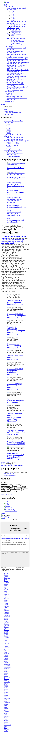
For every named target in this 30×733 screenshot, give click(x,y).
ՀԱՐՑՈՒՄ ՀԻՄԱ (6, 494)
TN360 (12, 20)
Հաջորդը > (6, 462)
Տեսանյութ (11, 95)
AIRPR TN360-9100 (16, 32)
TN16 (12, 17)
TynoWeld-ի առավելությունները (17, 57)
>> (11, 462)
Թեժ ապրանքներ (7, 465)
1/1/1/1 (12, 35)
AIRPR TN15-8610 (16, 31)
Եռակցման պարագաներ (16, 38)
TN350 (12, 18)
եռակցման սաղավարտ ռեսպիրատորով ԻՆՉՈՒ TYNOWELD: (15, 84)
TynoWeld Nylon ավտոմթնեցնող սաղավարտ (14, 345)
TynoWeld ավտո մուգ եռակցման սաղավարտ (15, 357)
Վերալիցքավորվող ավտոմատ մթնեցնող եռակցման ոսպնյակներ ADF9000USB (18, 63)
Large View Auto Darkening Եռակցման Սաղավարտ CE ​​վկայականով (15, 456)
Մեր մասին (8, 93)
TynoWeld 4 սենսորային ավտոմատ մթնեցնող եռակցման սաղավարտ (16, 330)
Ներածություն (9, 46)
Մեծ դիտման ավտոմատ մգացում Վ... (15, 192)
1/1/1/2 (12, 37)
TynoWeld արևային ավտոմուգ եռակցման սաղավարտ (16, 315)
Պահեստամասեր (17, 45)
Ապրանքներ (8, 6)
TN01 (12, 11)
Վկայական (11, 99)
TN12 (12, 14)
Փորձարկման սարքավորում (17, 98)
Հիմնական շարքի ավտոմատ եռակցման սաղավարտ (14, 386)
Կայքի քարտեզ (19, 465)
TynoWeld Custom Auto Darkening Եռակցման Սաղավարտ (15, 400)
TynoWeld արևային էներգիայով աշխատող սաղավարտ (15, 371)
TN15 (12, 15)
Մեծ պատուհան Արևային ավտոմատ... (16, 206)
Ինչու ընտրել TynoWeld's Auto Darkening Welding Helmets (16, 80)
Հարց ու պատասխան (15, 90)
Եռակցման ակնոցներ (18, 24)
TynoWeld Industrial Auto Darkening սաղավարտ (16, 443)
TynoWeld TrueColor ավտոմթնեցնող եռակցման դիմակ (15, 302)
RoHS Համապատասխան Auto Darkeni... (15, 220)
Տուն (5, 5)
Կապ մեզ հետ (9, 101)
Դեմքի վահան (15, 40)
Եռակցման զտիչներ (14, 34)
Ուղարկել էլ (5, 517)
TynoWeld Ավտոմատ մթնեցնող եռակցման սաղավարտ (16, 432)
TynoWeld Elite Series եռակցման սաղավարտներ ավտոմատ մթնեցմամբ (14, 417)
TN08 (12, 12)
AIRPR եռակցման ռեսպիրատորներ (16, 140)
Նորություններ (9, 91)
